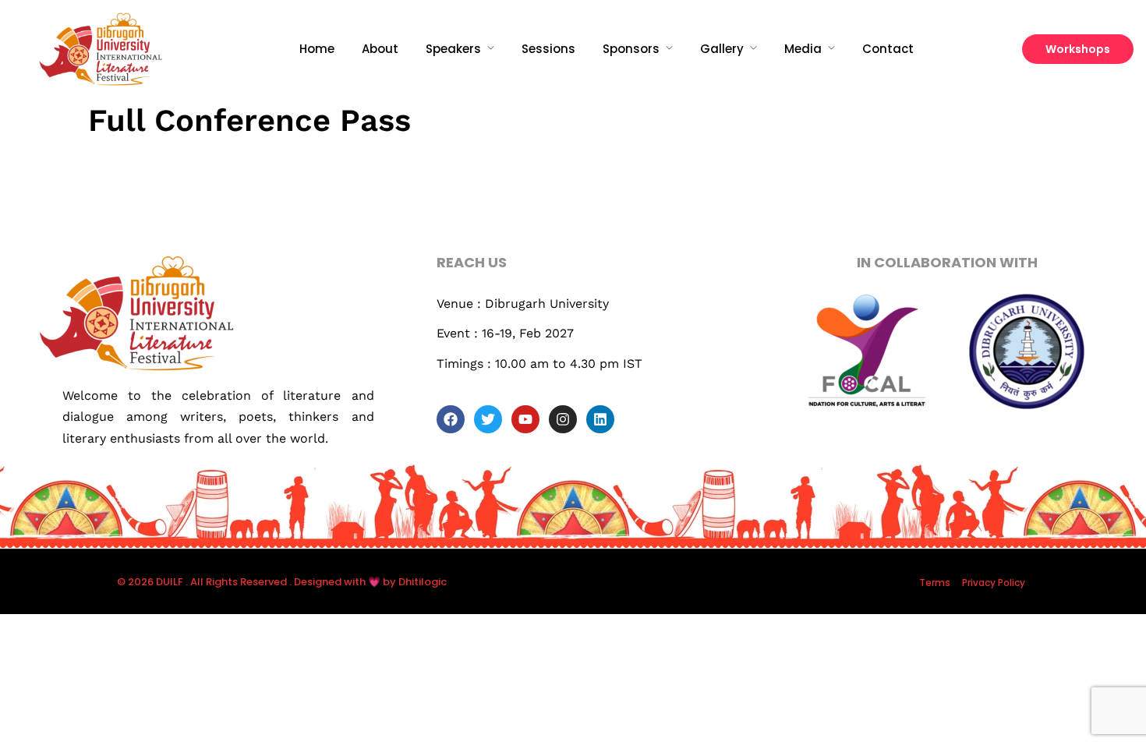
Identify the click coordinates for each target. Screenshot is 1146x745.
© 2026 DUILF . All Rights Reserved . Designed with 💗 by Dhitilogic (282, 581)
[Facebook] (451, 419)
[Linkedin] (600, 419)
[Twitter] (488, 419)
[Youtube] (525, 419)
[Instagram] (563, 419)
